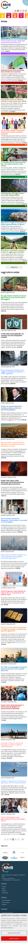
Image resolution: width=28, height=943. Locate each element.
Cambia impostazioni (14, 933)
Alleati (3, 888)
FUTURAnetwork (19, 642)
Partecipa (3, 897)
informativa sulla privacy (7, 927)
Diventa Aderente (6, 900)
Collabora (4, 904)
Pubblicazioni (5, 892)
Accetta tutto (14, 938)
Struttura (4, 890)
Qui (2, 924)
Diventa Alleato (5, 902)
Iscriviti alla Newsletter (7, 912)
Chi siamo (4, 883)
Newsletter (4, 909)
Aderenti (4, 886)
